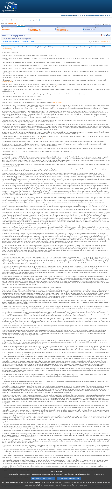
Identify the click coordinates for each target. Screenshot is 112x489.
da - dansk (68, 15)
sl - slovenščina (105, 15)
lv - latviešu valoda (87, 15)
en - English (76, 15)
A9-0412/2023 (6, 29)
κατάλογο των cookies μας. (78, 485)
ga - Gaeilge (80, 15)
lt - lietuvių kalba (89, 15)
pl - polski (97, 15)
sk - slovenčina (103, 15)
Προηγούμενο (15, 20)
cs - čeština (66, 15)
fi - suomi (107, 15)
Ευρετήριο (5, 20)
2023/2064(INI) (12, 23)
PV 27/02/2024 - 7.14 (62, 29)
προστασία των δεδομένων (33, 485)
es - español (64, 15)
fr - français (78, 15)
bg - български (62, 15)
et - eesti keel (72, 15)
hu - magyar (91, 15)
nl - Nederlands (95, 15)
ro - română (101, 15)
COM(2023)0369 (7, 81)
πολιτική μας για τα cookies (55, 485)
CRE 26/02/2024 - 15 (35, 30)
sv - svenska (109, 15)
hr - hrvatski (82, 15)
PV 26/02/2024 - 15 (35, 29)
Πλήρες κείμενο (35, 20)
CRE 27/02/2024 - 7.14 (63, 30)
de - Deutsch (70, 15)
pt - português (99, 15)
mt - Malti (93, 15)
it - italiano (84, 15)
